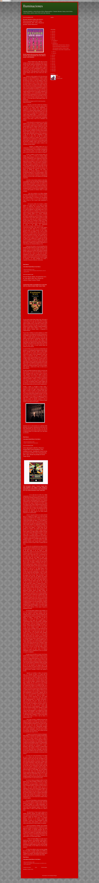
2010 (53, 70)
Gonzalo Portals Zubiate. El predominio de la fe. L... (61, 46)
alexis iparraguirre (29, 863)
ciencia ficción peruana (36, 863)
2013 (53, 66)
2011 (53, 69)
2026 (53, 31)
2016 (53, 61)
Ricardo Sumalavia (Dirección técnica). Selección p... (61, 44)
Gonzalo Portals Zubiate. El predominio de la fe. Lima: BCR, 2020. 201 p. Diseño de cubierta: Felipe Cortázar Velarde (34, 278)
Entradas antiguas (44, 867)
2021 (53, 39)
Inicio (36, 867)
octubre (54, 42)
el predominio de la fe (30, 442)
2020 (53, 55)
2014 (53, 64)
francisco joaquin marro (27, 864)
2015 (53, 63)
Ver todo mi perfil (59, 78)
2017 (53, 59)
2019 (53, 56)
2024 (53, 34)
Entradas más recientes (27, 867)
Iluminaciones (33, 6)
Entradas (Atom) (30, 869)
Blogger (55, 875)
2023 (53, 36)
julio (54, 51)
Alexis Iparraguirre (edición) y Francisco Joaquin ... (61, 48)
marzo (54, 53)
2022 (53, 37)
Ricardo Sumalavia (40, 270)
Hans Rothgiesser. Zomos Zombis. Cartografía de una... (62, 49)
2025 (53, 32)
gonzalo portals (36, 442)
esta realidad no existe (43, 863)
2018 (53, 58)
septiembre (55, 43)
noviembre (55, 40)
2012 (53, 67)
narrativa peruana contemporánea (32, 270)
